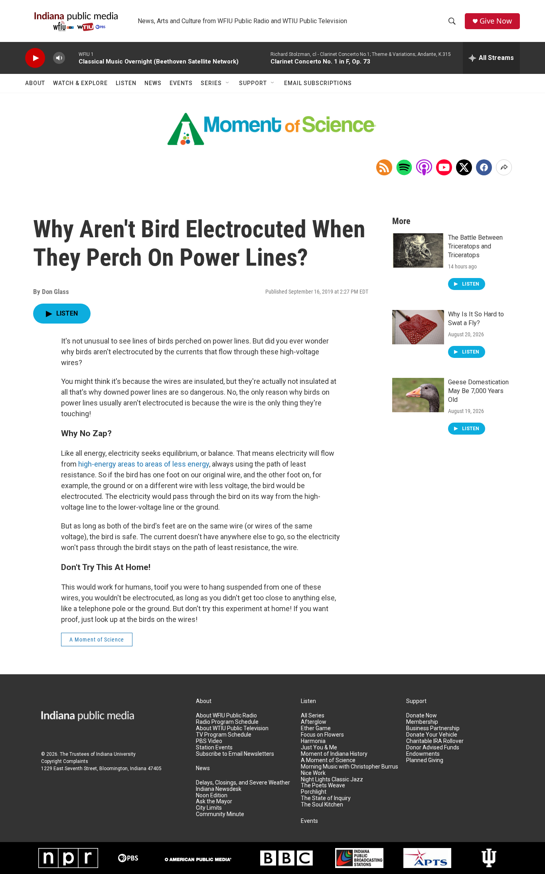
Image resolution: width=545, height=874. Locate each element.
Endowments (423, 754)
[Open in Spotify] (404, 167)
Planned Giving (424, 760)
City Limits (209, 808)
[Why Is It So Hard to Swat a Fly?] (418, 327)
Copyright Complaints (64, 761)
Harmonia (313, 741)
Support (253, 83)
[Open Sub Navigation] (228, 83)
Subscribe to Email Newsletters (235, 754)
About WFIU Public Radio (226, 716)
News (153, 83)
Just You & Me (319, 748)
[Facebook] (484, 167)
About (35, 83)
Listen (126, 83)
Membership (422, 722)
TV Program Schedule (223, 735)
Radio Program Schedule (227, 722)
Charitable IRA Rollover (435, 741)
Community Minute (220, 814)
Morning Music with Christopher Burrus (349, 767)
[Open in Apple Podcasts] (424, 167)
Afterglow (313, 722)
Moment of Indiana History (334, 754)
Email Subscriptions (318, 83)
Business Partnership (433, 728)
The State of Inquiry (326, 798)
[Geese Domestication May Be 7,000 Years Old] (418, 395)
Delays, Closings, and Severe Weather (243, 783)
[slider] (72, 58)
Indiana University (116, 754)
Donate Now (421, 716)
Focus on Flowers (322, 735)
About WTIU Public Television (232, 728)
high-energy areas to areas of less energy (143, 464)
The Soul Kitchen (322, 805)
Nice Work (313, 773)
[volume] (59, 58)
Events (181, 83)
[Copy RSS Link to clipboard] (384, 167)
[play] (35, 58)
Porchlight (313, 792)
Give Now (496, 21)
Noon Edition (211, 796)
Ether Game (316, 728)
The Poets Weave (323, 786)
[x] (464, 167)
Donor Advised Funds (432, 748)
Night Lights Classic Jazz (332, 780)
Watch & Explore (80, 83)
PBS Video (209, 741)
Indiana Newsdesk (218, 789)
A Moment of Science (96, 639)
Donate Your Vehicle (431, 735)
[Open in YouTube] (444, 167)
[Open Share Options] (504, 167)
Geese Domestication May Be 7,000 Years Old (478, 390)
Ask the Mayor (214, 801)
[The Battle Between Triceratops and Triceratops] (418, 250)
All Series (312, 716)
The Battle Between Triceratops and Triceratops (475, 246)
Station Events (214, 748)
